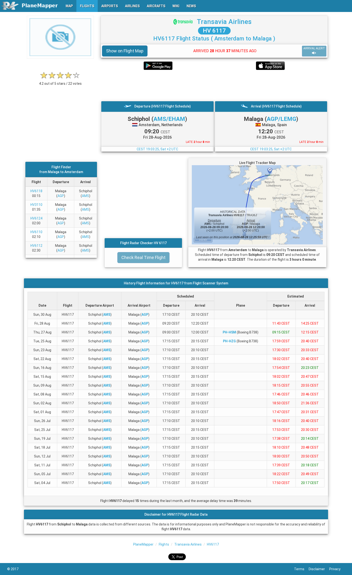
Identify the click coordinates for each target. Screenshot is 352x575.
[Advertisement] (214, 85)
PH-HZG (229, 341)
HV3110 (36, 205)
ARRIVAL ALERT (314, 48)
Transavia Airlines (224, 22)
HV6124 (36, 218)
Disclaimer (319, 569)
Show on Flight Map (124, 50)
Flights (164, 544)
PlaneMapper (143, 544)
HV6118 (36, 191)
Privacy (337, 569)
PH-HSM (229, 332)
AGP (60, 196)
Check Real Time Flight (143, 257)
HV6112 (36, 246)
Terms (301, 569)
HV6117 (213, 544)
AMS (85, 196)
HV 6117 (214, 30)
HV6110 (36, 232)
